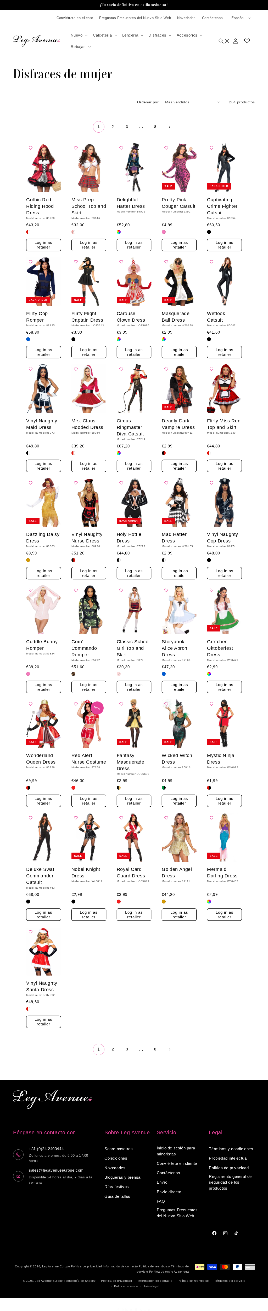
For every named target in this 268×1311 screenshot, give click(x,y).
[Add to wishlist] (32, 148)
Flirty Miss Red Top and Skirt (224, 424)
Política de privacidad (229, 1168)
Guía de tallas (117, 1196)
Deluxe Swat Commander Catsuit (40, 876)
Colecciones (115, 1158)
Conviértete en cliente (75, 18)
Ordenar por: (148, 102)
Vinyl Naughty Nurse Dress (87, 538)
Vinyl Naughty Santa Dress (41, 986)
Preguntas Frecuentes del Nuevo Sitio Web (135, 18)
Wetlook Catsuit (216, 317)
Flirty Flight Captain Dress (87, 317)
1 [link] (98, 126)
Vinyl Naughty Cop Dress (222, 538)
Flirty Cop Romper (37, 317)
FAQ (161, 1201)
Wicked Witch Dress (177, 759)
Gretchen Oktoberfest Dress (220, 648)
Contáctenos (212, 18)
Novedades (186, 18)
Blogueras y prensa (122, 1177)
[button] (79, 35)
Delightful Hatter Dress (131, 203)
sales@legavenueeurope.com (56, 1170)
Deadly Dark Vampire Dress (178, 424)
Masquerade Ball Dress (175, 317)
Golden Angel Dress (177, 872)
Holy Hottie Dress (129, 538)
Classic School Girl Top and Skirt (133, 648)
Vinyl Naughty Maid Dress (41, 424)
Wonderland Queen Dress (41, 759)
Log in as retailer (43, 244)
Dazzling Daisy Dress (42, 538)
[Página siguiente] (169, 127)
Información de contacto (120, 1266)
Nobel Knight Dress (85, 872)
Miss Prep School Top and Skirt (88, 206)
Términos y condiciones (231, 1149)
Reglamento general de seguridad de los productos (230, 1182)
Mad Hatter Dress (174, 538)
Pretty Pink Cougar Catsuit (178, 203)
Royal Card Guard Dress (131, 872)
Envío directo (169, 1192)
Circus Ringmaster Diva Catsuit (130, 427)
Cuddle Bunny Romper (42, 645)
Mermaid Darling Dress (222, 872)
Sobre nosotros (118, 1149)
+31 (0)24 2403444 (46, 1149)
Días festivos (116, 1186)
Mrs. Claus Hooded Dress (87, 424)
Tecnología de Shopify (80, 1280)
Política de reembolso (154, 1266)
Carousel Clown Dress (131, 317)
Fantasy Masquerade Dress (130, 762)
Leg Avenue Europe (56, 1266)
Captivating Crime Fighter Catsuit (222, 206)
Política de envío (161, 1271)
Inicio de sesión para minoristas (176, 1151)
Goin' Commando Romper (84, 648)
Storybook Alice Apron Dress (174, 648)
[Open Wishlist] (247, 41)
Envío (162, 1182)
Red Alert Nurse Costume (88, 759)
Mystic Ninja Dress (220, 759)
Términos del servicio (229, 1280)
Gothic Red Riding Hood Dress (40, 206)
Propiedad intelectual (228, 1158)
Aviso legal (181, 1271)
